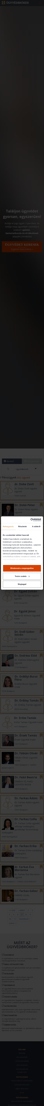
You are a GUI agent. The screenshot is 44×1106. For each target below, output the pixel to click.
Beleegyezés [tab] (8, 526)
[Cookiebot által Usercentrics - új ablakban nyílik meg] (31, 519)
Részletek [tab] (22, 526)
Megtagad (22, 584)
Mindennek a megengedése (22, 568)
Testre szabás (21, 576)
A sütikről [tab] (36, 526)
